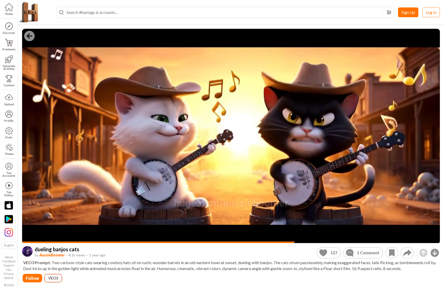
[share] (407, 252)
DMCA (8, 278)
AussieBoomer (52, 255)
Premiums (9, 49)
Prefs (9, 137)
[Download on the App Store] (8, 205)
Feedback (9, 261)
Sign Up (408, 12)
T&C (9, 270)
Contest (9, 85)
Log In (431, 12)
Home (9, 13)
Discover (9, 32)
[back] (29, 36)
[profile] (27, 251)
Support (9, 265)
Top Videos (9, 193)
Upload (9, 104)
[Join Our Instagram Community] (8, 232)
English (9, 245)
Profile (8, 120)
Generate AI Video (9, 67)
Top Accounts (8, 174)
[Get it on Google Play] (8, 219)
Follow (32, 278)
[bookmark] (392, 252)
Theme (9, 153)
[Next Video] (435, 252)
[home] (28, 12)
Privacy (9, 274)
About (9, 257)
